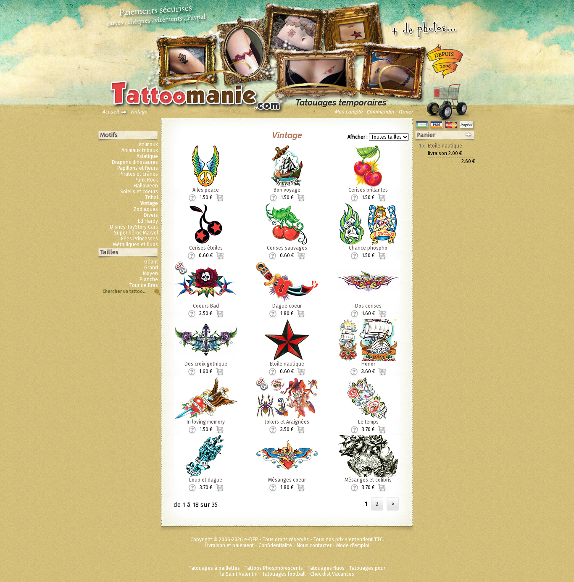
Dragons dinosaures (135, 162)
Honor (368, 364)
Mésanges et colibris (368, 480)
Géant (151, 262)
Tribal (151, 197)
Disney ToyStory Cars (134, 227)
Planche (149, 279)
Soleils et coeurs (139, 192)
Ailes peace (205, 190)
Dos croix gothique (205, 364)
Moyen (150, 274)
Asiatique (147, 156)
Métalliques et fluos (135, 245)
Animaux (148, 144)
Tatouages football (283, 574)
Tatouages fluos (326, 568)
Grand (151, 268)
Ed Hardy (148, 221)
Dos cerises (368, 306)
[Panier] (447, 100)
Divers (151, 215)
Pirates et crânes (138, 174)
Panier (405, 112)
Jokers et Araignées (287, 422)
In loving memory (206, 422)
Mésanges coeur (287, 480)
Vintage (138, 112)
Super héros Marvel (136, 233)
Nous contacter (314, 545)
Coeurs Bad (206, 306)
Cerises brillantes (368, 190)
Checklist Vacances (332, 574)
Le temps (368, 422)
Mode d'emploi (352, 545)
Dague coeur (287, 306)
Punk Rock (146, 180)
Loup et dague (205, 480)
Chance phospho (368, 248)
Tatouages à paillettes (214, 568)
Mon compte (348, 112)
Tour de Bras (143, 285)
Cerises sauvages (287, 248)
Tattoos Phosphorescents (274, 568)
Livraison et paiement (229, 545)
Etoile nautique (287, 364)
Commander (380, 112)
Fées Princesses (139, 239)
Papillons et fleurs (137, 168)
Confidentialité (275, 545)
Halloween (146, 186)
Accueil (110, 112)
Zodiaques (146, 209)
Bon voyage (287, 190)
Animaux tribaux (139, 150)
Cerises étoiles (206, 248)
